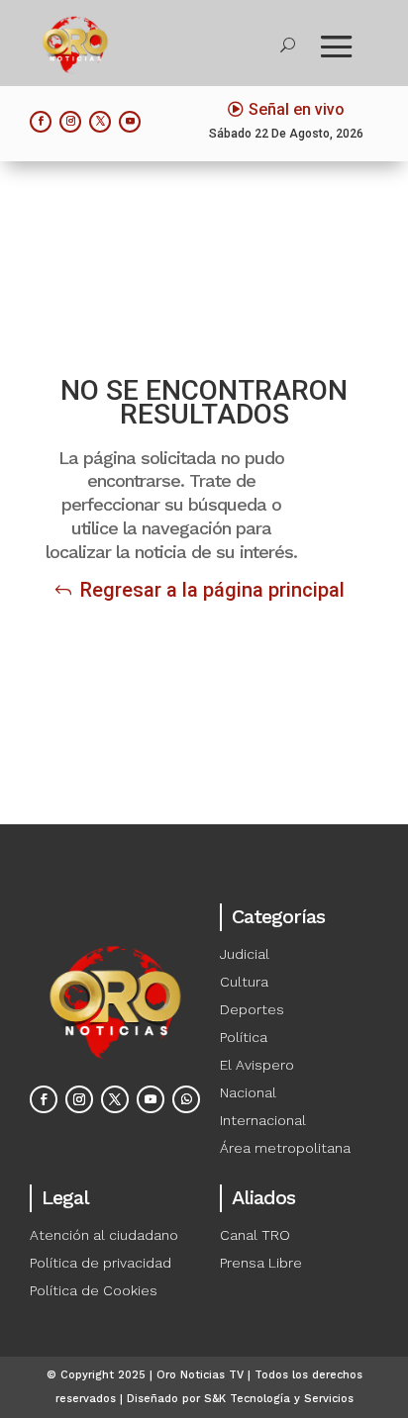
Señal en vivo (297, 109)
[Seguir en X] (100, 122)
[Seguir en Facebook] (40, 122)
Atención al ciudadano (104, 1235)
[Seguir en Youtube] (130, 122)
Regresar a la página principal (212, 590)
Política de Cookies (93, 1290)
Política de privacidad (100, 1263)
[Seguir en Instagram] (70, 122)
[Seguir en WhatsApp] (186, 1099)
